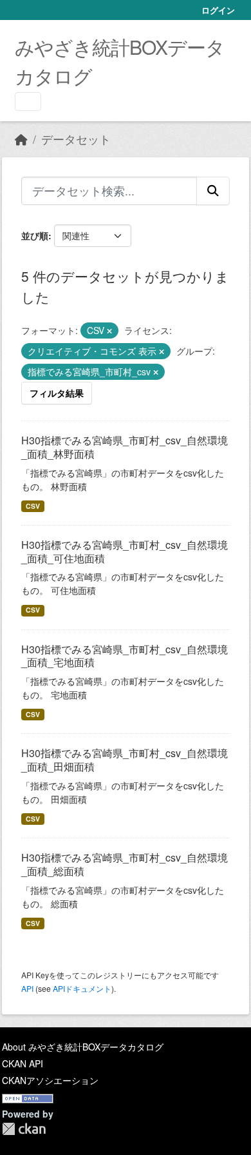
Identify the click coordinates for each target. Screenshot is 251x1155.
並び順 (34, 235)
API (27, 988)
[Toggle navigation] (28, 101)
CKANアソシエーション (50, 1080)
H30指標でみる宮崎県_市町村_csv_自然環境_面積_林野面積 (124, 447)
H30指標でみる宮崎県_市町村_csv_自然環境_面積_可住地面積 (124, 551)
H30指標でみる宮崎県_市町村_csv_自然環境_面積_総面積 (124, 864)
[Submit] (213, 191)
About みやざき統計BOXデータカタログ (82, 1046)
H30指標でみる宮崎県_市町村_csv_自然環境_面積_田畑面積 (124, 759)
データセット (76, 139)
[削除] (109, 331)
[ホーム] (21, 139)
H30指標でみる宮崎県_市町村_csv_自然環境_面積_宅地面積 (124, 656)
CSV (33, 506)
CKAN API (22, 1063)
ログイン (218, 10)
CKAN (24, 1129)
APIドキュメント (82, 988)
